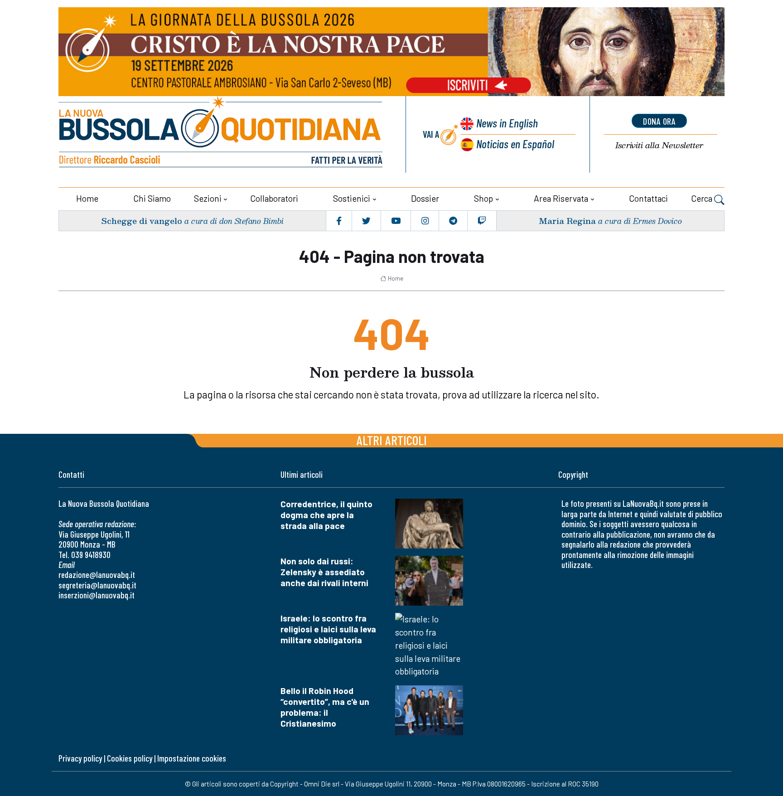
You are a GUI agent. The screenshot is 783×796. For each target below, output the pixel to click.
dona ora (659, 121)
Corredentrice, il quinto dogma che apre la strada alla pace (326, 515)
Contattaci (648, 198)
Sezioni (208, 198)
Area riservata (561, 198)
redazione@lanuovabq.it (96, 574)
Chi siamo (152, 198)
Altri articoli (392, 440)
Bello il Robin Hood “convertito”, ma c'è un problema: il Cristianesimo (324, 706)
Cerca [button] (702, 198)
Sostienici (351, 198)
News (507, 123)
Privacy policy (80, 758)
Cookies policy (129, 758)
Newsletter (659, 145)
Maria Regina (567, 220)
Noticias (515, 143)
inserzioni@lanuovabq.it (96, 595)
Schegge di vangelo (141, 220)
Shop (483, 198)
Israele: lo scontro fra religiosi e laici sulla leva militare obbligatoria (328, 629)
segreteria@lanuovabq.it (97, 585)
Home (87, 198)
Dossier (425, 198)
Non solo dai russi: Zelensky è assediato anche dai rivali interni (324, 572)
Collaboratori (274, 198)
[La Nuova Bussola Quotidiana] (221, 134)
